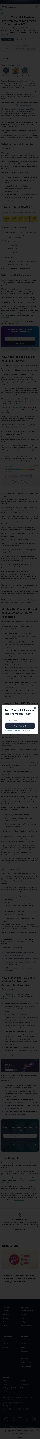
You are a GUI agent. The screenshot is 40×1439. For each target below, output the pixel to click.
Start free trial (20, 726)
